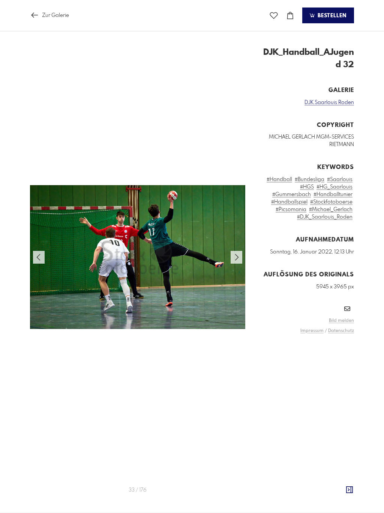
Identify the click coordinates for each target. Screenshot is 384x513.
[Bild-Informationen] (349, 490)
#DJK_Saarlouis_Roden (324, 217)
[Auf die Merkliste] (273, 16)
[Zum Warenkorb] (290, 16)
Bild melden (341, 320)
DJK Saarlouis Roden (329, 102)
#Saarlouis (339, 179)
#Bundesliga (309, 179)
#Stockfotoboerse (331, 202)
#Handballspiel (289, 202)
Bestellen (331, 15)
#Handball (279, 179)
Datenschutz (341, 331)
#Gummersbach (291, 194)
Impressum (312, 331)
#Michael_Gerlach (330, 209)
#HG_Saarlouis (334, 187)
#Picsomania (291, 209)
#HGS (307, 187)
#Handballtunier (333, 194)
